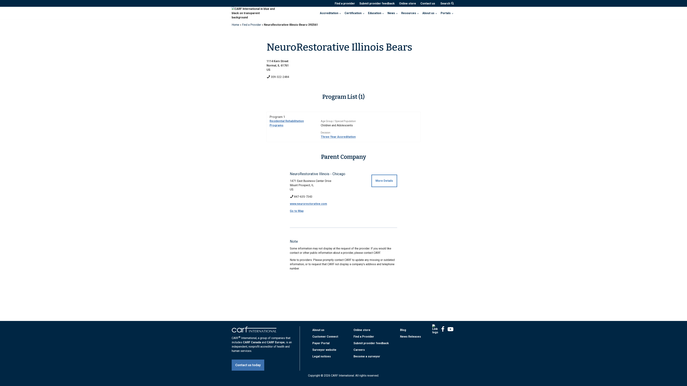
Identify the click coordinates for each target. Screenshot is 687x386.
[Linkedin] (435, 329)
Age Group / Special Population (338, 121)
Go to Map (297, 211)
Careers (359, 350)
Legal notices (321, 356)
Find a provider (345, 3)
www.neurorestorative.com (308, 204)
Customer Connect (325, 336)
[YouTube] (450, 329)
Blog (403, 330)
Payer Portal (321, 343)
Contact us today (248, 365)
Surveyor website (324, 350)
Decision (325, 132)
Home (235, 24)
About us (318, 330)
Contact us (427, 3)
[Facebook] (443, 329)
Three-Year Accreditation (338, 136)
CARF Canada (252, 342)
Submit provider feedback (377, 3)
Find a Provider (251, 24)
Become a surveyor (367, 356)
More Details (384, 180)
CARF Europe (276, 342)
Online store (407, 3)
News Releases (410, 336)
